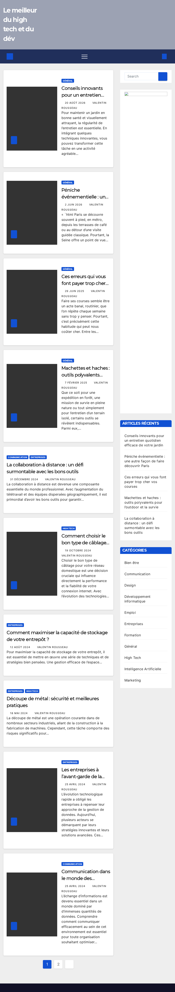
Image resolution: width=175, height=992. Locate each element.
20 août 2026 (75, 102)
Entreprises (38, 457)
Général (68, 80)
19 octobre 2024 (78, 550)
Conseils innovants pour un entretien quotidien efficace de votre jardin (144, 440)
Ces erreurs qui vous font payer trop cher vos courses (83, 283)
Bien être (131, 563)
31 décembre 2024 (24, 479)
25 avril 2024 (75, 784)
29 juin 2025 (75, 291)
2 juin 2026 (74, 204)
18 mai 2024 (19, 713)
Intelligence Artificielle (142, 669)
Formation (132, 635)
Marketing (132, 680)
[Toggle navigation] (84, 56)
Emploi (130, 612)
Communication (17, 457)
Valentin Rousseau (60, 479)
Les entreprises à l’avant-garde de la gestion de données (83, 776)
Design (130, 585)
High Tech (68, 528)
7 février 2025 (76, 382)
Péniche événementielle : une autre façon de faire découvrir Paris (144, 461)
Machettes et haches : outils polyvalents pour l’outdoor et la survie (143, 502)
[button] (157, 56)
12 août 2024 (20, 647)
